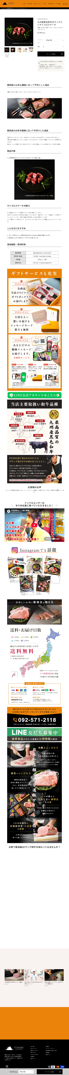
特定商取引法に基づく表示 (51, 1050)
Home (3, 8)
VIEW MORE (34, 997)
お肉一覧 (32, 1046)
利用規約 (32, 1056)
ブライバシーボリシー (50, 1048)
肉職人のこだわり (34, 1050)
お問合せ (47, 1046)
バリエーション (40, 41)
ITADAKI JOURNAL (34, 1054)
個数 (38, 46)
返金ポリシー (33, 1058)
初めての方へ (33, 1052)
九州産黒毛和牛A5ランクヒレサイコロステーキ (16, 8)
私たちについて (34, 1048)
